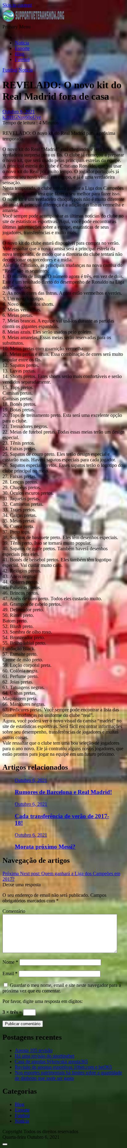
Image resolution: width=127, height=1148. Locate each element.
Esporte (22, 48)
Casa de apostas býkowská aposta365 (51, 1061)
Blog (19, 53)
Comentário (13, 911)
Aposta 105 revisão (33, 1050)
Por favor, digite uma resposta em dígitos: (42, 1001)
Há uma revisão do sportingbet (44, 1056)
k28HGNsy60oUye (21, 117)
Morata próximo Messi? (45, 846)
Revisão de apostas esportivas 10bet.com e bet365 (63, 1067)
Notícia (22, 42)
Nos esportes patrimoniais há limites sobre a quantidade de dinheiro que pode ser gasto (68, 1075)
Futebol (22, 59)
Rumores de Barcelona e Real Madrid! (63, 792)
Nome (10, 962)
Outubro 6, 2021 (31, 780)
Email (10, 973)
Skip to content (17, 5)
